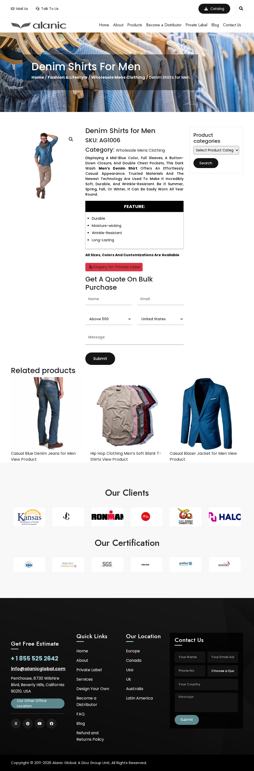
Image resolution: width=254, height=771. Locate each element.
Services (84, 679)
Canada (133, 660)
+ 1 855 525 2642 (34, 658)
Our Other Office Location (32, 703)
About (118, 25)
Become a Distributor (164, 25)
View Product (24, 459)
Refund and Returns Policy (90, 736)
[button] (70, 139)
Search (205, 163)
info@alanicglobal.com (38, 669)
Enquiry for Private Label (116, 267)
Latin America (139, 698)
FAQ (80, 714)
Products (134, 25)
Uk (128, 679)
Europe (133, 651)
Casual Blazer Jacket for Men (198, 453)
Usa (129, 670)
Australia (134, 689)
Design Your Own (92, 689)
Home (104, 25)
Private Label (196, 25)
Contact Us (232, 25)
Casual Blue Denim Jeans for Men (43, 453)
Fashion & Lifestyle (67, 77)
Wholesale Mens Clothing (118, 77)
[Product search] (241, 9)
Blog (215, 25)
